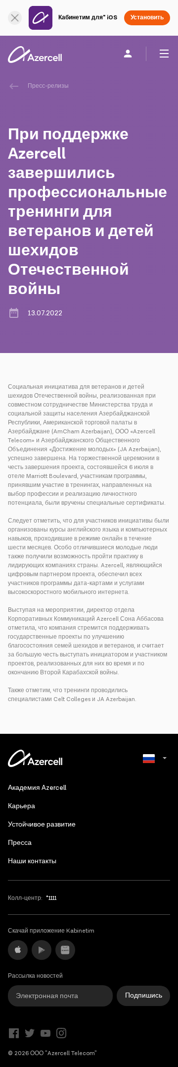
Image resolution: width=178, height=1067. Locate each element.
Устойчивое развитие (42, 824)
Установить (147, 17)
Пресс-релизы (48, 86)
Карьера (21, 806)
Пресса (20, 842)
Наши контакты (32, 861)
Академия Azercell (37, 787)
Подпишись (143, 995)
